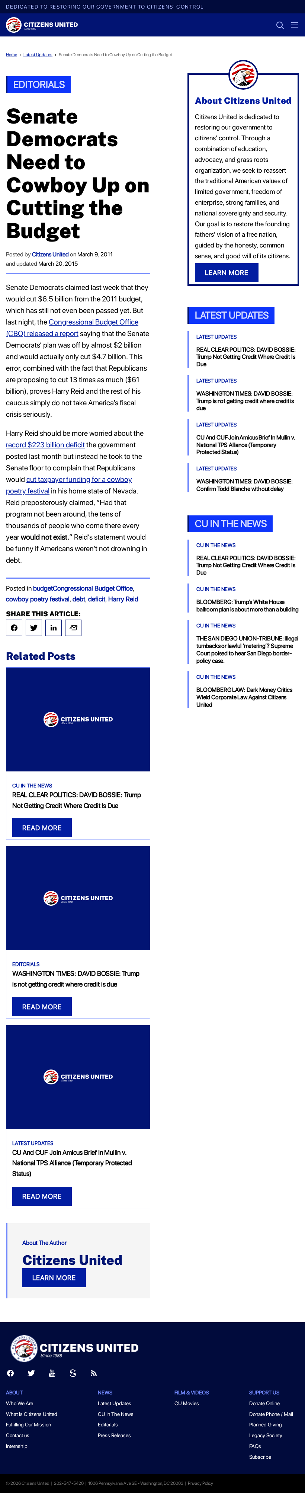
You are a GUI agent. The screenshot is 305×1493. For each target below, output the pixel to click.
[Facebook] (14, 628)
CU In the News (231, 523)
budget (43, 588)
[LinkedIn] (53, 628)
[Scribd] (72, 1375)
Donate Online (264, 1403)
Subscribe (260, 1457)
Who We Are (19, 1403)
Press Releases (114, 1435)
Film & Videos (191, 1393)
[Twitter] (34, 628)
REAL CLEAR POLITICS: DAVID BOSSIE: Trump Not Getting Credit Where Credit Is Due (246, 357)
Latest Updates (37, 54)
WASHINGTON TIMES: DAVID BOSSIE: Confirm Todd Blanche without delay (244, 485)
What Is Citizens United (31, 1414)
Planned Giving (265, 1425)
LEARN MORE (54, 1278)
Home (11, 54)
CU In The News (32, 785)
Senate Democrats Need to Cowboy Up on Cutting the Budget (115, 54)
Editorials (39, 84)
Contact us (17, 1435)
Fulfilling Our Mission (28, 1425)
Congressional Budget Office (93, 588)
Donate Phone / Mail (271, 1414)
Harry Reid (123, 599)
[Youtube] (52, 1375)
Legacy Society (265, 1435)
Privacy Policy (200, 1483)
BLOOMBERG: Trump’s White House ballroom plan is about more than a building (247, 605)
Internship (17, 1446)
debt (79, 599)
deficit (96, 599)
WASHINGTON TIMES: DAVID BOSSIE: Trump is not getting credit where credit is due (245, 401)
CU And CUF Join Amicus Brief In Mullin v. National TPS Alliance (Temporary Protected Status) (72, 1163)
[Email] (73, 628)
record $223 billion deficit (45, 444)
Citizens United (50, 254)
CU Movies (186, 1403)
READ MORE (42, 828)
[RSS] (93, 1375)
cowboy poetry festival (38, 599)
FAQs (255, 1446)
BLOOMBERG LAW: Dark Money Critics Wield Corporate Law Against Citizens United (244, 697)
